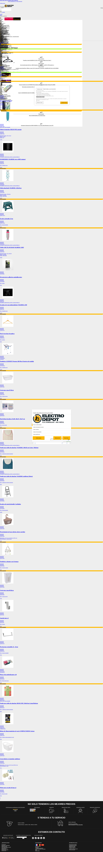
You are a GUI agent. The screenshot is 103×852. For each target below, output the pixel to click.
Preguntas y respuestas (6, 845)
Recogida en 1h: (76, 824)
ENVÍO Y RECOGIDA (72, 822)
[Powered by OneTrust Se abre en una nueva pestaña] (67, 441)
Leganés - (26, 824)
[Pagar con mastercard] (33, 809)
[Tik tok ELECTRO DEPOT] (36, 838)
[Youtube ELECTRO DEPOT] (44, 838)
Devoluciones (4, 850)
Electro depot (38, 842)
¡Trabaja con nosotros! (39, 848)
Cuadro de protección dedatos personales (73, 849)
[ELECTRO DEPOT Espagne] (42, 845)
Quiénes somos (2, 3)
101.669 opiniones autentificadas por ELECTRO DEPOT (15, 807)
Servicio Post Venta (5, 849)
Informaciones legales (73, 844)
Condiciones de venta (72, 845)
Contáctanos (4, 844)
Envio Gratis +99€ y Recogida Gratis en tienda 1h (9, 0)
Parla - (29, 824)
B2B (36, 849)
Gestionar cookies (40, 102)
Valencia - (32, 824)
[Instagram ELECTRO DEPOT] (33, 838)
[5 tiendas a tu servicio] (10, 826)
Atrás (1, 58)
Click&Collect (4, 848)
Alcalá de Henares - (21, 824)
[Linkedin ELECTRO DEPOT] (41, 838)
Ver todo (1, 60)
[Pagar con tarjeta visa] (31, 809)
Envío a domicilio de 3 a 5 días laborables (15, 1)
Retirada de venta (72, 846)
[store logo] (9, 6)
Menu (1, 15)
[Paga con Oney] (33, 811)
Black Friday (37, 850)
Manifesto (37, 847)
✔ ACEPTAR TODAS (64, 102)
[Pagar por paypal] (31, 811)
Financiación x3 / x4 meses (6, 847)
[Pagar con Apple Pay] (35, 809)
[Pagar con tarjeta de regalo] (34, 811)
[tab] (51, 425)
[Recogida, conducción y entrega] (60, 825)
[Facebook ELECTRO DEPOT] (38, 838)
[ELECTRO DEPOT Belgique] (39, 845)
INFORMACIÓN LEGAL (73, 842)
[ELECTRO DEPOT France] (36, 845)
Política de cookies (72, 847)
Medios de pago (4, 846)
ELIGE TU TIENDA (21, 822)
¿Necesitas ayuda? (5, 842)
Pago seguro (37, 807)
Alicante (35, 824)
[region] (51, 95)
